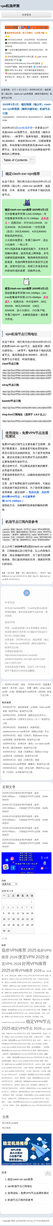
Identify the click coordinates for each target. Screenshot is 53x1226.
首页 (14, 89)
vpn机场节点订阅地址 (20, 1186)
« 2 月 (4, 938)
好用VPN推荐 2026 (26, 970)
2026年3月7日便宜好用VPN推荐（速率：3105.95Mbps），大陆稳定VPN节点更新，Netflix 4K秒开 (25, 808)
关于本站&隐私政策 (41, 1221)
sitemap (29, 1221)
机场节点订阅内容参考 (20, 1199)
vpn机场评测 (10, 6)
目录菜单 (26, 15)
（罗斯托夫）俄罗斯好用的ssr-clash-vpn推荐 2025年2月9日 (30, 1092)
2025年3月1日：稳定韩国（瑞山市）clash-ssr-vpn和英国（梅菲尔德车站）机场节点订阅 (27, 109)
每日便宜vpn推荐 (10, 1123)
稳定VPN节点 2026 (26, 1028)
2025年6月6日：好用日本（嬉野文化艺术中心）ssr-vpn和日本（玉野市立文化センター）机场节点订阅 (26, 719)
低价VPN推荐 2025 (19, 950)
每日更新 (23, 89)
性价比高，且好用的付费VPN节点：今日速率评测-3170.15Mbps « (25, 496)
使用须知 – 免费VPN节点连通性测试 (28, 1193)
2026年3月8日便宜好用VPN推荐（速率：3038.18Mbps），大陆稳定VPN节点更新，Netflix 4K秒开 (25, 796)
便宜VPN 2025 (31, 956)
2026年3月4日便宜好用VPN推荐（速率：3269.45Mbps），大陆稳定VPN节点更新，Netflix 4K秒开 (25, 843)
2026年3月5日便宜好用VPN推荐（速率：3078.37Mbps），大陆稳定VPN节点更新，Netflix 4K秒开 (25, 831)
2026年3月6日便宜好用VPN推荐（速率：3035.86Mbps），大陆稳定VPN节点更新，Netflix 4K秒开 (25, 819)
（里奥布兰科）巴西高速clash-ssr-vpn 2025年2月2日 (25, 1098)
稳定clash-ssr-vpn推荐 (20, 1179)
